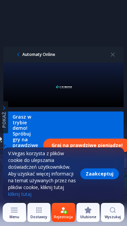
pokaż (4, 120)
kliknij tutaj (19, 194)
